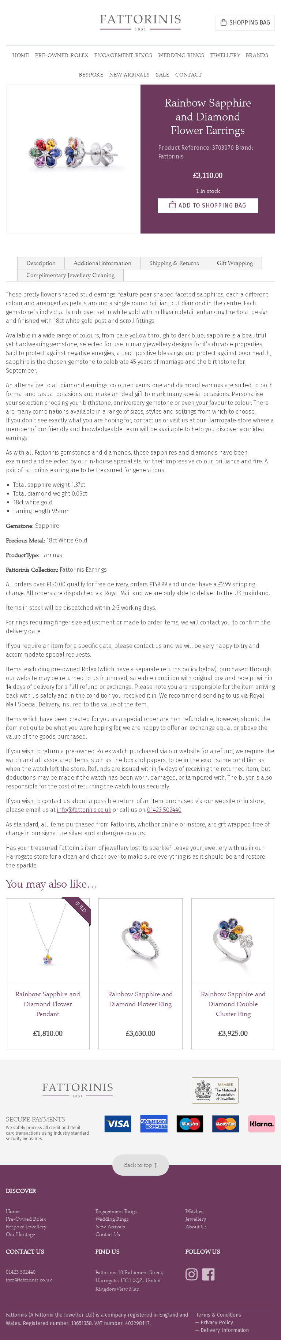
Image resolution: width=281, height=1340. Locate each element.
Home (20, 55)
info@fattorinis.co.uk (84, 809)
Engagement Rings (123, 55)
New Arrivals (129, 74)
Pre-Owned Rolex (62, 55)
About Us (196, 1226)
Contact (188, 74)
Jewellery (225, 55)
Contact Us (107, 1234)
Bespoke (91, 74)
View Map (127, 1288)
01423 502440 (164, 809)
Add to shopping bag (212, 205)
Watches (194, 1211)
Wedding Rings (181, 55)
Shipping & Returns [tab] (174, 263)
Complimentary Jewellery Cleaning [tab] (70, 275)
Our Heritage (20, 1234)
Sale (162, 74)
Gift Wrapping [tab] (235, 263)
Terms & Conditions (218, 1315)
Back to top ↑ (140, 1164)
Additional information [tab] (102, 263)
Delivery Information (225, 1330)
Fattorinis (171, 156)
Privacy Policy (217, 1323)
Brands (257, 55)
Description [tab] (41, 263)
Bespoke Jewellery (26, 1226)
